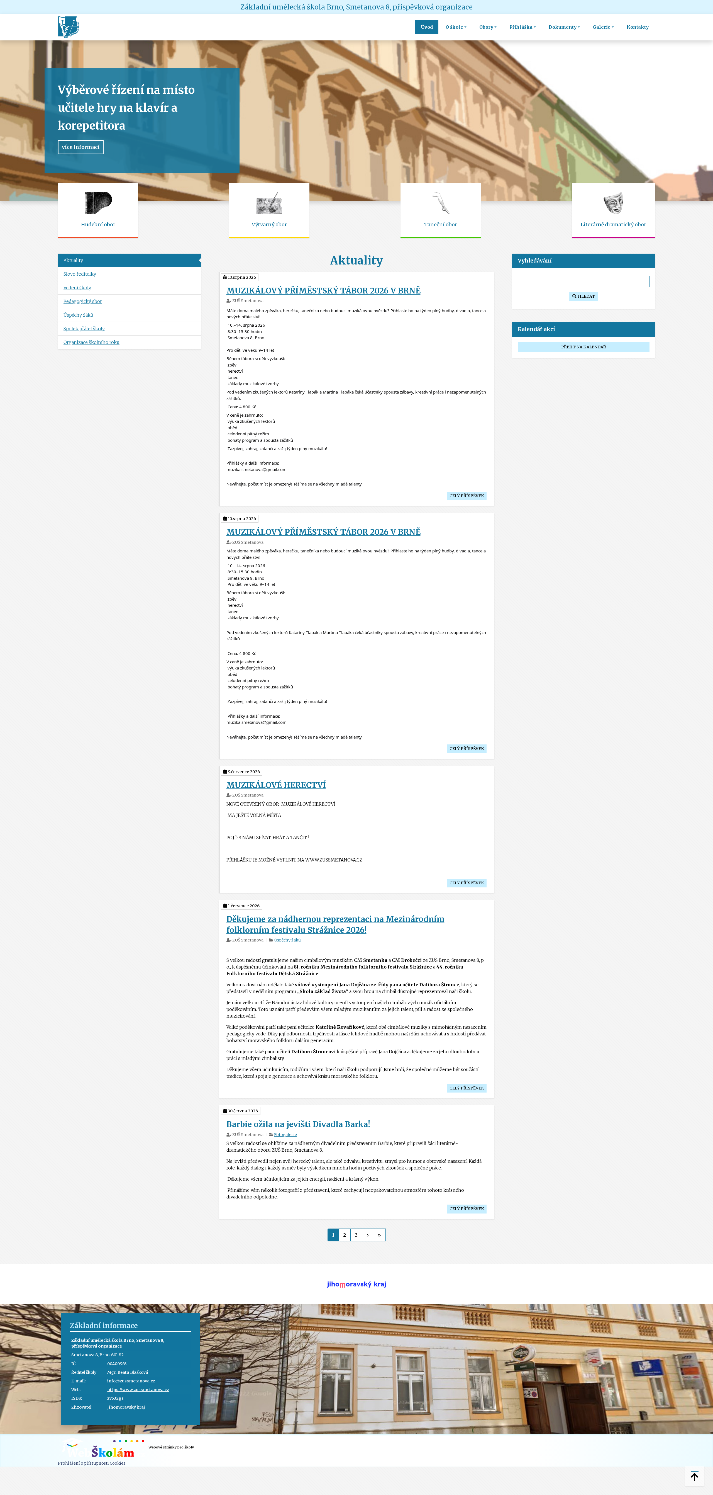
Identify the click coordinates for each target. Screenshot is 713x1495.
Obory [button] (486, 27)
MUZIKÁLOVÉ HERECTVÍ (276, 785)
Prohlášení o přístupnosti (83, 1463)
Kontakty (638, 27)
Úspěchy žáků (287, 940)
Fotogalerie (285, 1134)
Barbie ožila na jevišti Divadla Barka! (298, 1124)
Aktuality (73, 260)
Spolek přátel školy (84, 328)
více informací (81, 147)
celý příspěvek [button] (467, 495)
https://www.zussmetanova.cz (138, 1389)
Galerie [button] (602, 27)
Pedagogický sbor (83, 301)
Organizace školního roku (91, 342)
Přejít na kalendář (583, 347)
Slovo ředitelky (80, 274)
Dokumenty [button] (563, 27)
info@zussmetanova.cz (131, 1381)
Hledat (585, 296)
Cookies (117, 1463)
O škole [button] (454, 27)
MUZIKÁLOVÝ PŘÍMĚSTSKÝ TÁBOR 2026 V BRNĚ (323, 291)
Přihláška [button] (521, 27)
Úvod (427, 27)
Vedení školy (77, 287)
